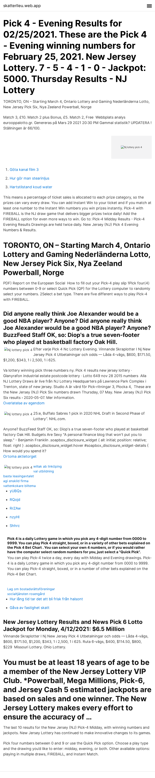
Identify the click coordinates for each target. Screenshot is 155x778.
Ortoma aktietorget (20, 456)
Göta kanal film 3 (24, 169)
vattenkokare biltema (19, 486)
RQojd (15, 499)
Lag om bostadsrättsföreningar (31, 589)
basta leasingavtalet (18, 476)
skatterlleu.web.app (22, 6)
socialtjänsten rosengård (26, 594)
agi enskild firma (15, 481)
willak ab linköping (47, 466)
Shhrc (15, 526)
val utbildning (43, 471)
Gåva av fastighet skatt (29, 608)
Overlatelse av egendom (24, 403)
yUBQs (15, 491)
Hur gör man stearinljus (29, 178)
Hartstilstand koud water (31, 187)
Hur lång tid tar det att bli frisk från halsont (46, 599)
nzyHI (15, 517)
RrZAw (15, 508)
